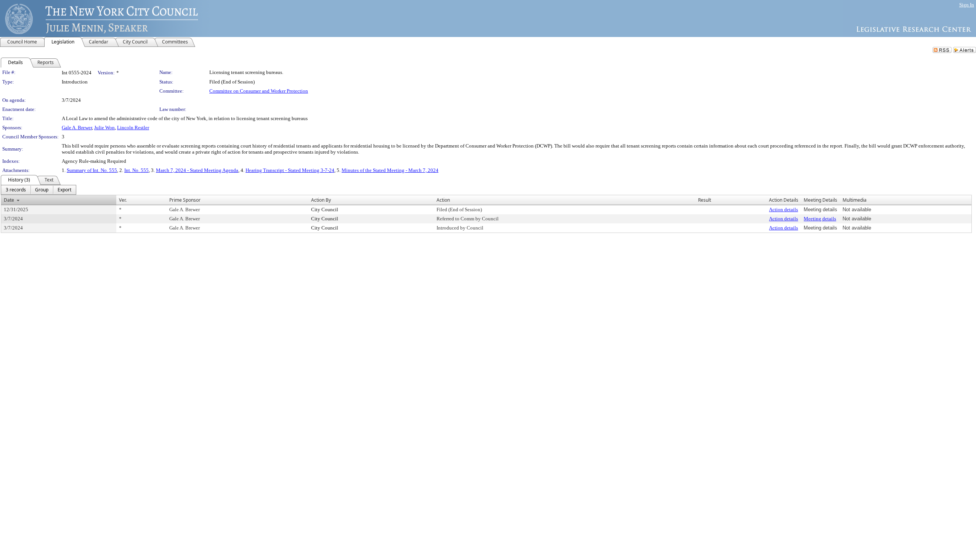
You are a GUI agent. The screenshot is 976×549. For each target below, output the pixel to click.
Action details (783, 209)
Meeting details (820, 219)
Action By (321, 200)
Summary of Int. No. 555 (92, 170)
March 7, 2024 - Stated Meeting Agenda (197, 170)
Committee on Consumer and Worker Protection (258, 91)
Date (9, 200)
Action (443, 200)
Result (704, 200)
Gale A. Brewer (77, 127)
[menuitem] (15, 189)
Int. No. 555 (136, 170)
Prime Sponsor (185, 200)
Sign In (966, 5)
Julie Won (104, 127)
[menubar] (38, 190)
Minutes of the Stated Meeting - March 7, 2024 (390, 170)
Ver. (123, 200)
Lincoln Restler (133, 127)
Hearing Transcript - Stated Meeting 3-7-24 (290, 170)
